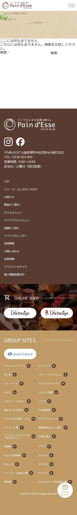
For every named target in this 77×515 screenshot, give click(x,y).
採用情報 (9, 243)
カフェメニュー (13, 212)
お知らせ (9, 197)
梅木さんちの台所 (13, 410)
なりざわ (43, 464)
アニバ (42, 401)
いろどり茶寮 (45, 392)
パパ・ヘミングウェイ (50, 374)
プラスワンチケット (15, 267)
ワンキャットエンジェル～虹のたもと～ (17, 436)
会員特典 (9, 259)
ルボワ (7, 392)
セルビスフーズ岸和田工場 (52, 482)
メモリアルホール (47, 418)
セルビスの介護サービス (17, 418)
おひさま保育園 (12, 455)
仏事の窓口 (44, 436)
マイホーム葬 (11, 427)
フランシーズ (11, 383)
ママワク (43, 455)
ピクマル (43, 473)
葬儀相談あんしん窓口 (50, 427)
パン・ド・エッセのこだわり (21, 189)
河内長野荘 (44, 410)
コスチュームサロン (14, 401)
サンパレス (44, 365)
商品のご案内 (11, 205)
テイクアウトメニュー (17, 220)
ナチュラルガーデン (49, 383)
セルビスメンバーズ (14, 365)
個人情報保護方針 (14, 274)
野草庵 (7, 482)
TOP (5, 13)
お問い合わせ (11, 251)
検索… (5, 52)
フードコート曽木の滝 (16, 473)
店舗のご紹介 (11, 228)
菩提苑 (7, 446)
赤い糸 (7, 374)
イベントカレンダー (15, 236)
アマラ (42, 446)
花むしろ (8, 464)
